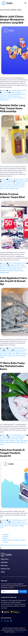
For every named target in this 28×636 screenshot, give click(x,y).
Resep (2, 442)
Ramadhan (10, 270)
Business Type (5, 568)
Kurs (23, 524)
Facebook (5, 536)
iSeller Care (3, 267)
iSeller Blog (3, 545)
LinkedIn (5, 538)
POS (23, 98)
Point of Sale (18, 98)
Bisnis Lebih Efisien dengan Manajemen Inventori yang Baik (12, 19)
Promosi (2, 268)
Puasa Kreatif (16, 355)
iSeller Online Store (22, 353)
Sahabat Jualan (4, 99)
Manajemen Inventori (6, 98)
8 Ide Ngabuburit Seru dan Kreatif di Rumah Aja (13, 281)
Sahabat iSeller (4, 188)
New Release (5, 92)
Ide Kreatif (9, 352)
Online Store (8, 186)
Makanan (12, 440)
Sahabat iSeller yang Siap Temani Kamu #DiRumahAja (12, 108)
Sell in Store (4, 559)
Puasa (9, 355)
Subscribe (22, 591)
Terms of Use (19, 632)
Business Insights (15, 92)
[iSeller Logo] (7, 3)
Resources (4, 565)
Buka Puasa (12, 437)
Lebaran (24, 267)
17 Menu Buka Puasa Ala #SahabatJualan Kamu (12, 366)
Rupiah (6, 525)
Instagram (5, 534)
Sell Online (4, 562)
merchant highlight (12, 185)
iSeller (23, 94)
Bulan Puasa (17, 350)
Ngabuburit (3, 355)
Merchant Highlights (7, 181)
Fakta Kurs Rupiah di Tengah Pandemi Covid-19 (12, 453)
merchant (3, 185)
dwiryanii (4, 90)
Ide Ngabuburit (17, 352)
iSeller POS (3, 96)
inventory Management (14, 94)
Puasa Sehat (24, 440)
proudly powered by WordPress (17, 545)
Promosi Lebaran (11, 268)
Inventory (3, 94)
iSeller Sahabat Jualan (14, 96)
